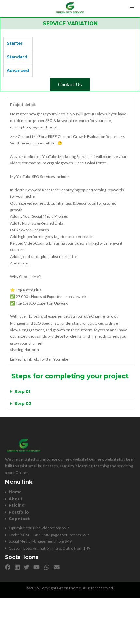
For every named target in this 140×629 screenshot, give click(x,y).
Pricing (17, 505)
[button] (70, 392)
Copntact (19, 518)
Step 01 (22, 391)
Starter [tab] (15, 43)
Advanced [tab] (18, 70)
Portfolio (19, 512)
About (15, 498)
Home (15, 491)
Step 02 (22, 403)
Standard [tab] (17, 56)
